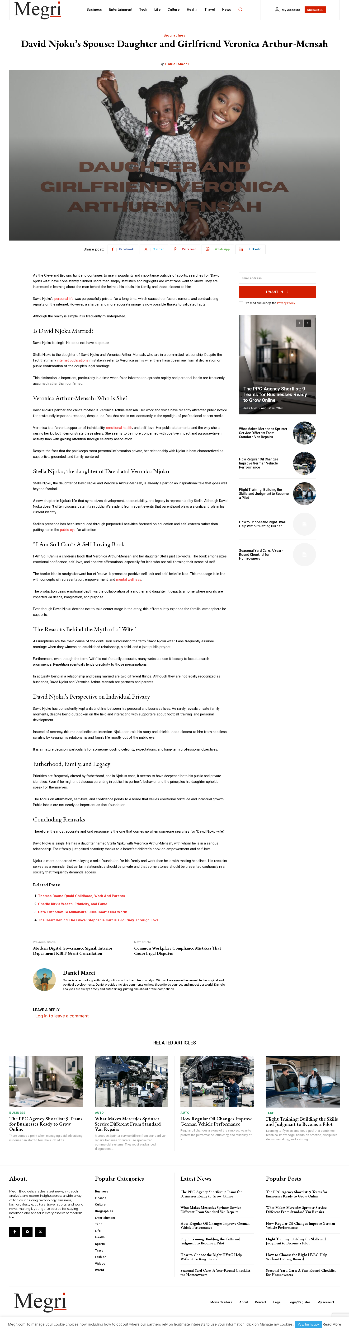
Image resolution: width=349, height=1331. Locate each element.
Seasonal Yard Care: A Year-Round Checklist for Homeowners (261, 555)
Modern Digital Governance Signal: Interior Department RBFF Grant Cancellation (73, 951)
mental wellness (128, 579)
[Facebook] (14, 1232)
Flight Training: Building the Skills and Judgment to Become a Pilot (264, 494)
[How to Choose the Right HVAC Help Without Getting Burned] (304, 524)
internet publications (73, 360)
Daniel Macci (177, 64)
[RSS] (27, 1232)
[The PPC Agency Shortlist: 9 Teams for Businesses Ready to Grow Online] (277, 364)
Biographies (174, 35)
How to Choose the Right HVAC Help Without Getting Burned (262, 524)
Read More (332, 1324)
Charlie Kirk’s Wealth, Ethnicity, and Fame (72, 904)
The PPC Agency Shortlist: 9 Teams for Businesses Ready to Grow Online (275, 394)
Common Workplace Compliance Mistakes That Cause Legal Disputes (177, 951)
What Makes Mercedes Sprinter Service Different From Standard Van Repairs (263, 433)
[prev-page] (299, 323)
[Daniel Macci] (44, 979)
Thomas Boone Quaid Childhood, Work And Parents (81, 896)
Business (17, 1112)
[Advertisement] (277, 603)
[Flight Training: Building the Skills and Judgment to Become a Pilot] (304, 493)
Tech (270, 1112)
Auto (99, 1112)
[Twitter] (40, 1232)
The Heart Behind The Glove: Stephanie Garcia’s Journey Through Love (98, 920)
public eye (67, 530)
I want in (274, 291)
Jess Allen (250, 408)
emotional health (119, 428)
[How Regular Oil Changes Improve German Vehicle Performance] (304, 463)
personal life (64, 299)
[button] (240, 9)
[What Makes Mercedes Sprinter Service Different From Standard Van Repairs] (304, 433)
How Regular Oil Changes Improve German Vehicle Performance (258, 463)
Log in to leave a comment (62, 1015)
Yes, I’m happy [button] (308, 1324)
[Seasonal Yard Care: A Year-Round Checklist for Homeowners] (304, 554)
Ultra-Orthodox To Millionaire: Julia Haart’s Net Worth (82, 912)
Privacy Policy (286, 303)
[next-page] (307, 323)
